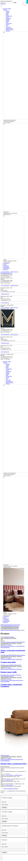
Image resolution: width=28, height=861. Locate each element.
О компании (6, 267)
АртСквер (8, 27)
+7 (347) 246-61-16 (5, 302)
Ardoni (7, 12)
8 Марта (8, 11)
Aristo (7, 13)
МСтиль (8, 30)
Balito (7, 14)
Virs (7, 25)
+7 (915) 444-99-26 (5, 271)
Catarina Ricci (9, 16)
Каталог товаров (7, 8)
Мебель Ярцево (9, 29)
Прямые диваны (4, 669)
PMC (7, 22)
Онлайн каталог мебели (14, 630)
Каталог (5, 9)
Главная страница (5, 630)
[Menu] (1, 5)
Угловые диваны (4, 659)
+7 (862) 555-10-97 (5, 294)
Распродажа (6, 265)
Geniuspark (8, 18)
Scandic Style (9, 23)
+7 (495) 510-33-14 (14, 271)
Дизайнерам (6, 263)
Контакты (5, 269)
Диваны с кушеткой (15, 646)
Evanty (7, 17)
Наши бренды (6, 268)
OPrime (7, 21)
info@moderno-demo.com (6, 273)
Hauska (7, 19)
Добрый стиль (9, 28)
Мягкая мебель (4, 646)
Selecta (7, 24)
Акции (4, 264)
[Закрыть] (24, 3)
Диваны (9, 646)
